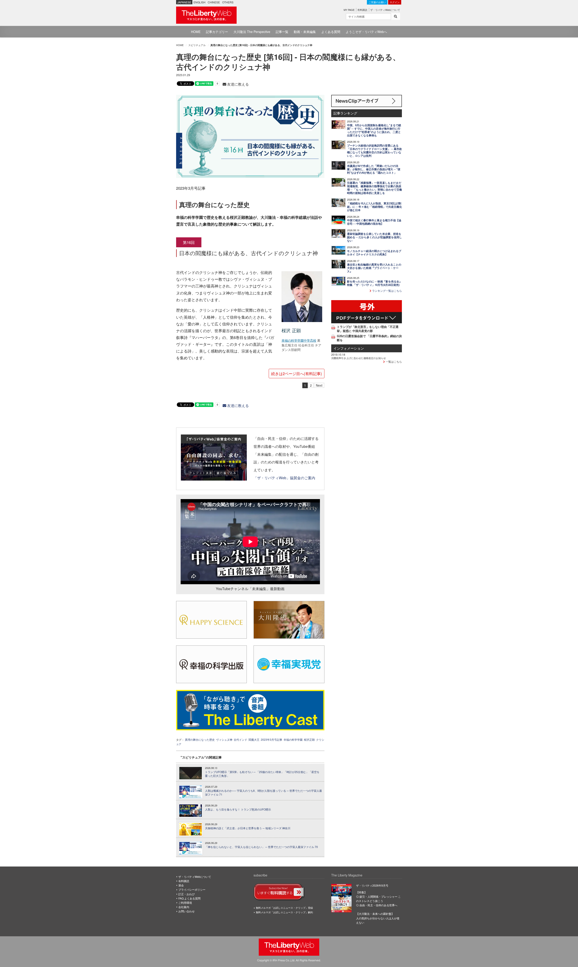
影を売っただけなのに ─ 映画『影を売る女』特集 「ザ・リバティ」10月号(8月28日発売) (374, 283)
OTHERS (227, 2)
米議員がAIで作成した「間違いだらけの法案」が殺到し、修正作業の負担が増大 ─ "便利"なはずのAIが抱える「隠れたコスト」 (373, 169)
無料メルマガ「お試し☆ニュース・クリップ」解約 (284, 912)
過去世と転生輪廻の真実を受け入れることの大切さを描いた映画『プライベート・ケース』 (374, 268)
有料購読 (362, 10)
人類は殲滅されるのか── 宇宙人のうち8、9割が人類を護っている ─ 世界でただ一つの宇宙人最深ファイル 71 (263, 792)
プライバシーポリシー (191, 889)
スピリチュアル (197, 45)
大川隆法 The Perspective (251, 31)
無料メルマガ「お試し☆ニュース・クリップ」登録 (284, 907)
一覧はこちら (393, 361)
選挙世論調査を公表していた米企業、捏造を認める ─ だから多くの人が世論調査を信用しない (374, 237)
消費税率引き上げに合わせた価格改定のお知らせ (358, 358)
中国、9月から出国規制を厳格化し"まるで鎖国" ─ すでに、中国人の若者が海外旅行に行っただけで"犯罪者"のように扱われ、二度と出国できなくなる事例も (374, 130)
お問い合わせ (186, 911)
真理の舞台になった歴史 (200, 739)
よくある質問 (330, 31)
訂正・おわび (186, 894)
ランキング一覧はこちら (386, 290)
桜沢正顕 (309, 739)
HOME (195, 31)
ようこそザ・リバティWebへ (366, 31)
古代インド (240, 739)
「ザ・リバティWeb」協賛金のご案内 (284, 477)
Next (319, 385)
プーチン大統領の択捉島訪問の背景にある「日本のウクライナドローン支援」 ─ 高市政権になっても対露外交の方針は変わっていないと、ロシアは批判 (374, 151)
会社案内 (183, 907)
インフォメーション (348, 348)
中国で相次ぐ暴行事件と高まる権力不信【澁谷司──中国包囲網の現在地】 (374, 222)
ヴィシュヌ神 (224, 739)
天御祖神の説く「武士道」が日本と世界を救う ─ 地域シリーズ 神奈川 (247, 828)
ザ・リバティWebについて (385, 10)
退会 (181, 885)
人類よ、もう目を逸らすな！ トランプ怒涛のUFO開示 (238, 809)
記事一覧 (282, 31)
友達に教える (237, 84)
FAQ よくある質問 (189, 898)
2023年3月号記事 (271, 739)
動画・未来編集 (305, 31)
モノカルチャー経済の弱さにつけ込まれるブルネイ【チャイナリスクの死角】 (374, 252)
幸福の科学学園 (293, 739)
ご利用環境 (185, 902)
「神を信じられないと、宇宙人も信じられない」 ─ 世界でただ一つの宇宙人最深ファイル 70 (261, 847)
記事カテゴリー (217, 31)
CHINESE (214, 2)
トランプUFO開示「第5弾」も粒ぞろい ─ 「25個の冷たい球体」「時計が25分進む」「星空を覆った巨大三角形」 (262, 774)
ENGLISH (199, 2)
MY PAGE (349, 10)
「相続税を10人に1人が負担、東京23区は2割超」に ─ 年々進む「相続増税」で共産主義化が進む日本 (374, 206)
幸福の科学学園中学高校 (299, 340)
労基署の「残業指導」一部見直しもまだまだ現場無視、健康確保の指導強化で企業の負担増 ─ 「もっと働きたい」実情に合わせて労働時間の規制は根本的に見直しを (374, 188)
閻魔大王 (254, 739)
